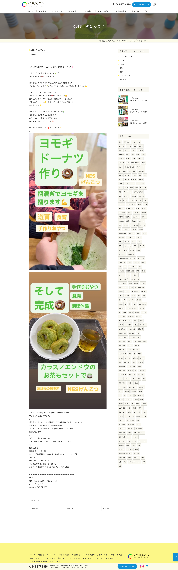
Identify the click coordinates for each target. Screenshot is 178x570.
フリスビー (131, 300)
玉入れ (121, 246)
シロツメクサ (122, 374)
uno (120, 200)
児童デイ (127, 217)
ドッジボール (130, 237)
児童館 (121, 217)
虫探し (145, 200)
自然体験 (126, 142)
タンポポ (127, 358)
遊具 (140, 266)
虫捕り (141, 146)
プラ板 (136, 399)
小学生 (122, 60)
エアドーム (128, 399)
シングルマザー (123, 337)
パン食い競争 (131, 329)
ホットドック (142, 441)
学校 (131, 188)
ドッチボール (122, 233)
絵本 (140, 175)
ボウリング (137, 412)
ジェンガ (121, 204)
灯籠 (137, 208)
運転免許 (133, 391)
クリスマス (128, 246)
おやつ (125, 200)
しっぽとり (143, 325)
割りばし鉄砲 (135, 163)
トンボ (121, 179)
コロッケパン (132, 266)
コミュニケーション (134, 462)
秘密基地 (136, 453)
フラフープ (122, 428)
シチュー (135, 437)
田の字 (141, 229)
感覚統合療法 (122, 333)
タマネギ (142, 225)
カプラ (121, 399)
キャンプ (127, 175)
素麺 (137, 154)
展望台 (137, 345)
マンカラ (121, 146)
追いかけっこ (135, 279)
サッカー (126, 196)
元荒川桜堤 (122, 424)
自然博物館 (122, 383)
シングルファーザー (133, 350)
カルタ (136, 246)
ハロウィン (122, 212)
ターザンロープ (130, 204)
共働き (129, 458)
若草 (139, 445)
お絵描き (121, 271)
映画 (141, 399)
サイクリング (122, 171)
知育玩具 (135, 358)
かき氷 (121, 183)
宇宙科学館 (122, 433)
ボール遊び (122, 254)
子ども (131, 200)
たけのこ (141, 196)
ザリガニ (121, 420)
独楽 (120, 266)
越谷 (136, 449)
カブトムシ (132, 171)
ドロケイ (142, 283)
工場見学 (143, 404)
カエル (127, 379)
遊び (121, 72)
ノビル (131, 312)
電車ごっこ (127, 362)
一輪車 (144, 412)
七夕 (132, 154)
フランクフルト (129, 183)
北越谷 (143, 154)
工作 (126, 188)
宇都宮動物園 (142, 304)
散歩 (124, 300)
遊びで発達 (122, 345)
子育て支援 (122, 458)
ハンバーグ (131, 424)
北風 (144, 296)
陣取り (139, 354)
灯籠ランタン (130, 208)
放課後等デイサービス (125, 453)
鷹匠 (127, 221)
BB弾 (130, 283)
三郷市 (121, 416)
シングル (136, 458)
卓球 (120, 196)
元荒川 (142, 358)
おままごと (134, 275)
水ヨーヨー (122, 412)
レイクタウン (130, 420)
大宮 (129, 408)
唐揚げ (141, 391)
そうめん (130, 395)
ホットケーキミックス (125, 320)
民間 (134, 362)
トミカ (129, 341)
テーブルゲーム (135, 142)
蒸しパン (139, 316)
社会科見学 (122, 408)
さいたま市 (139, 428)
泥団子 (143, 163)
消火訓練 (138, 300)
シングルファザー (135, 337)
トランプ (121, 163)
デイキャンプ (140, 167)
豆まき (143, 271)
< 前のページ (35, 508)
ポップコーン (140, 183)
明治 (137, 404)
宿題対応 (140, 150)
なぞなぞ (143, 312)
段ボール (143, 217)
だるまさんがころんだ (140, 341)
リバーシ (121, 275)
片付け (121, 404)
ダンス (129, 212)
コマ (125, 266)
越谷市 (121, 175)
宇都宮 (134, 304)
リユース (130, 345)
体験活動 (131, 333)
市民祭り (121, 208)
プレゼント (122, 262)
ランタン (143, 208)
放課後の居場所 (138, 192)
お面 (134, 158)
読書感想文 (141, 171)
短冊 (127, 154)
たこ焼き (121, 221)
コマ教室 (136, 262)
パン (120, 395)
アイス (121, 391)
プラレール (143, 188)
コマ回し (133, 196)
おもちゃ (131, 233)
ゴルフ (138, 424)
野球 (145, 175)
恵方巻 (133, 445)
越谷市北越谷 (130, 271)
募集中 (136, 283)
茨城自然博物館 (129, 167)
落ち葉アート (132, 441)
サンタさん (141, 258)
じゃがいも (129, 449)
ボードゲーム (134, 225)
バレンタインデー (124, 279)
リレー (133, 242)
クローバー (122, 350)
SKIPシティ (131, 428)
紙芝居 (127, 179)
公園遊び (136, 212)
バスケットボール (141, 416)
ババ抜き (138, 237)
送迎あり (121, 445)
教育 (144, 462)
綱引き (127, 242)
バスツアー (122, 316)
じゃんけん (136, 217)
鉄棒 (139, 296)
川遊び (134, 175)
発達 (125, 462)
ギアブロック (132, 387)
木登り (127, 296)
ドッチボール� (139, 287)
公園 (127, 163)
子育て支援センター (124, 437)
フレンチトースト (139, 433)
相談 (120, 466)
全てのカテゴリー (126, 56)
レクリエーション (126, 76)
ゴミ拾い (133, 221)
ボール (133, 296)
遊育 (137, 333)
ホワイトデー (135, 291)
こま (127, 275)
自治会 (129, 412)
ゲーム (121, 188)
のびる (136, 320)
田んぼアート (139, 395)
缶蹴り (128, 158)
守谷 (132, 404)
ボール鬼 (140, 362)
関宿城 (140, 366)
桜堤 (120, 362)
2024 (145, 204)
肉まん (127, 291)
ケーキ (129, 262)
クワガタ (121, 158)
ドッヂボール (122, 354)
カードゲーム (127, 192)
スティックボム (135, 379)
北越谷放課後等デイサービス (127, 258)
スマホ (126, 225)
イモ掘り (130, 383)
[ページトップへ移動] (147, 566)
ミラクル (121, 449)
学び (142, 458)
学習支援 (140, 329)
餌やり (142, 308)
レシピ (121, 325)
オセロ (127, 150)
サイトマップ (55, 561)
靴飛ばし (141, 387)
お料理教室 (131, 254)
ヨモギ (137, 312)
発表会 (121, 291)
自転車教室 (122, 370)
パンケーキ (131, 316)
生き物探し (142, 370)
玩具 (130, 354)
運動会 (121, 242)
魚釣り (127, 391)
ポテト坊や (132, 374)
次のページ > (107, 508)
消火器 (121, 304)
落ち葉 (142, 246)
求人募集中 (122, 366)
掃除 (120, 225)
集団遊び (138, 200)
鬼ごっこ (128, 146)
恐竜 (137, 420)
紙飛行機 (133, 179)
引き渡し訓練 (131, 366)
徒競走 (139, 242)
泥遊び (132, 250)
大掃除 (141, 179)
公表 (131, 287)
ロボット (140, 158)
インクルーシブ (129, 416)
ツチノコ (141, 221)
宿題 (136, 188)
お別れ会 (143, 212)
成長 (120, 462)
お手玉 (121, 358)
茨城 (144, 379)
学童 (127, 445)
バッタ (121, 379)
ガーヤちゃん (122, 387)
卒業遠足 (121, 308)
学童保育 (121, 154)
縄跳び (143, 262)
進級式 (124, 312)
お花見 (136, 325)
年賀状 (138, 250)
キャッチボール (123, 250)
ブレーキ (130, 370)
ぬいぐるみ (128, 325)
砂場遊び (121, 237)
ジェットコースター (132, 308)
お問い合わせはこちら (141, 4)
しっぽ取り (122, 329)
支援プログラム (123, 287)
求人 (135, 146)
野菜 (141, 320)
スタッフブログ (34, 501)
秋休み (139, 204)
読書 (120, 192)
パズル (121, 296)
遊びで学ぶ (122, 341)
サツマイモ (126, 229)
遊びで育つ (141, 374)
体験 (121, 68)
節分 (137, 271)
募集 (136, 383)
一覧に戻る (71, 508)
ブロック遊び (122, 283)
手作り (129, 433)
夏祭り (141, 408)
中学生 (122, 64)
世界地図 (143, 291)
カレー (121, 167)
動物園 (134, 408)
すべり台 (133, 229)
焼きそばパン (122, 441)
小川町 (127, 404)
